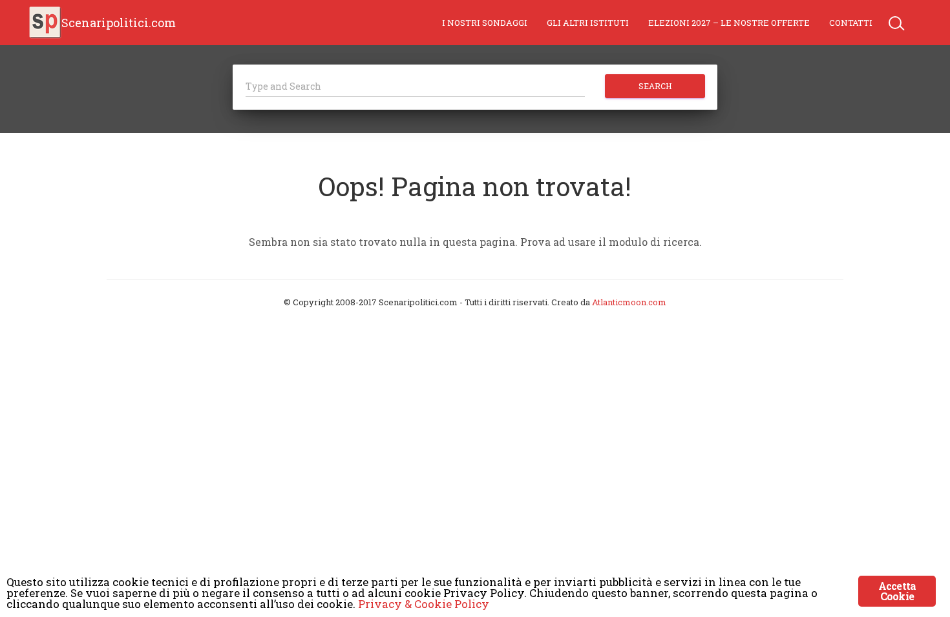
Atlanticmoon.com (629, 302)
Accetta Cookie (897, 591)
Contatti (850, 22)
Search (655, 86)
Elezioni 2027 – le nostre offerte (729, 22)
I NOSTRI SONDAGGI (484, 22)
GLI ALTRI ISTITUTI (588, 22)
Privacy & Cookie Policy (423, 603)
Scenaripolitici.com (118, 22)
